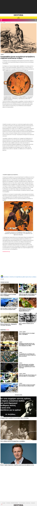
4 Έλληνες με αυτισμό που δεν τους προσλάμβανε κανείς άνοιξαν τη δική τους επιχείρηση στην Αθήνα (27, 344)
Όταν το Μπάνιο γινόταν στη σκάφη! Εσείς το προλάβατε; (8, 295)
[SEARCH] (36, 20)
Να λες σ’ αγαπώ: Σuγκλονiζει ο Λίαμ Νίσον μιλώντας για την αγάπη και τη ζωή (17, 465)
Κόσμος (5, 292)
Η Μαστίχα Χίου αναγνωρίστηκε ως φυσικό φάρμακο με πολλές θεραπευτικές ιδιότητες (26, 310)
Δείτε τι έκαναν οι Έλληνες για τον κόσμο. (26, 324)
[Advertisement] (18, 7)
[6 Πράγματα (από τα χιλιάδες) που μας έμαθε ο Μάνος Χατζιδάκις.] (18, 406)
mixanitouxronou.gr (6, 251)
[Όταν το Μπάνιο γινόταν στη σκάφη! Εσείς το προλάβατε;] (9, 288)
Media (2, 416)
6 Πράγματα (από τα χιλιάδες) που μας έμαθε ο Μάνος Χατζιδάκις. (14, 418)
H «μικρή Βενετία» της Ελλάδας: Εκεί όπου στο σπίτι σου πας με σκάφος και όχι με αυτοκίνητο (27, 355)
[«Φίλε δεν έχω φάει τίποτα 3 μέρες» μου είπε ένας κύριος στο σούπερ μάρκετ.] (28, 288)
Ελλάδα (2, 279)
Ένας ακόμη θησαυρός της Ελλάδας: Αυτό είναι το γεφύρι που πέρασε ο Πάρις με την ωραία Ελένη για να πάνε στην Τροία (27, 366)
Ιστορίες (24, 321)
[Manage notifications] (2, 504)
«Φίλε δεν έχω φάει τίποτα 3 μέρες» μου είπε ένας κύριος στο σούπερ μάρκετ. (27, 294)
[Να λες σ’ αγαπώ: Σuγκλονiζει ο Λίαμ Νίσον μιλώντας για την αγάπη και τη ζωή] (18, 453)
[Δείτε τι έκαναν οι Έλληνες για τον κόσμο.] (28, 317)
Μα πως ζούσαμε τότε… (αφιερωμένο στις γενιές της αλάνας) (8, 324)
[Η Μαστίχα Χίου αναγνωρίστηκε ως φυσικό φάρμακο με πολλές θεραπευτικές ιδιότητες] (28, 303)
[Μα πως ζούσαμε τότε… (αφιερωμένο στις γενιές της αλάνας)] (9, 318)
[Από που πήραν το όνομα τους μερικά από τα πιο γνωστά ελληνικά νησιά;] (9, 302)
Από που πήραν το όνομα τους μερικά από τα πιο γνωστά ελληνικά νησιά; (8, 309)
